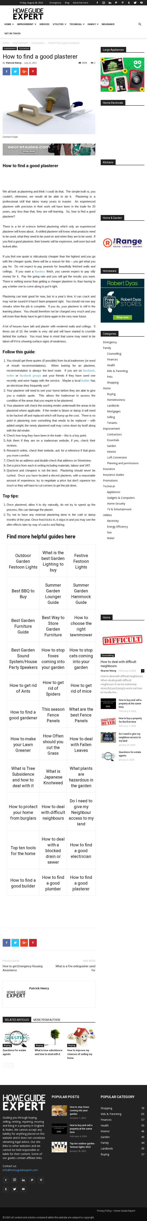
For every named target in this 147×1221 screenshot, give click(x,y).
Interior (111, 451)
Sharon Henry (108, 670)
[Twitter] (135, 2)
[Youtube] (141, 2)
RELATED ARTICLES (17, 1019)
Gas (109, 532)
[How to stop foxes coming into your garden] (59, 1110)
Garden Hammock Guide (81, 597)
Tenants (112, 423)
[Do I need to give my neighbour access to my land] (108, 737)
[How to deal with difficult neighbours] (122, 641)
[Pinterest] (122, 2)
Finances (112, 359)
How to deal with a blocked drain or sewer (53, 851)
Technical (75, 24)
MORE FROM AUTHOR (46, 1019)
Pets (110, 377)
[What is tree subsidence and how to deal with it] (49, 1037)
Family (92, 24)
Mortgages (114, 411)
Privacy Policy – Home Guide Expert (116, 1210)
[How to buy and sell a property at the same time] (108, 703)
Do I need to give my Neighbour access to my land (81, 812)
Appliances (113, 492)
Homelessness (116, 400)
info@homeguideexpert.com (20, 1170)
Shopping (112, 382)
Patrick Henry (13, 62)
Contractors (37, 43)
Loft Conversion (117, 457)
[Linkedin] (110, 2)
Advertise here (80, 2)
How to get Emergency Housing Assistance (22, 968)
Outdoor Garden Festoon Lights (23, 561)
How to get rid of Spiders (53, 688)
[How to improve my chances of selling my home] (81, 1037)
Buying (7, 1045)
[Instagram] (103, 2)
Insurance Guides (113, 474)
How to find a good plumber (53, 883)
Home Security (116, 503)
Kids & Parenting (117, 371)
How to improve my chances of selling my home (79, 1054)
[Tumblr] (129, 2)
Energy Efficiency (117, 526)
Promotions (110, 480)
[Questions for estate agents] (17, 1037)
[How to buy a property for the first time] (108, 722)
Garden (111, 446)
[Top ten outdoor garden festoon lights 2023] (59, 1147)
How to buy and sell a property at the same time (130, 703)
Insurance (108, 24)
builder (85, 380)
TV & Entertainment (119, 509)
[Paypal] (116, 2)
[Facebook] (97, 2)
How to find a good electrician (81, 850)
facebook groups (30, 375)
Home (7, 24)
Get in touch (12, 33)
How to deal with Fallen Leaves (81, 744)
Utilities (58, 24)
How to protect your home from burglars (23, 812)
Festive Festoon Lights (81, 561)
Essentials (113, 440)
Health (111, 365)
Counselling (114, 353)
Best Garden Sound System (22, 656)
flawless (40, 271)
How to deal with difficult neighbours (53, 812)
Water (110, 538)
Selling (111, 417)
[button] (139, 24)
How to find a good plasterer (81, 883)
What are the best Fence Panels (81, 715)
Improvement (25, 24)
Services (44, 24)
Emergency (55, 2)
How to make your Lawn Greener (23, 744)
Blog (67, 2)
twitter (10, 375)
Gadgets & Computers (121, 498)
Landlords (113, 405)
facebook (89, 370)
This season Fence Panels (53, 715)
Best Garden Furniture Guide (23, 626)
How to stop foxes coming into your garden (79, 1110)
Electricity (113, 521)
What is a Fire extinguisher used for (75, 968)
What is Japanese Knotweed (53, 777)
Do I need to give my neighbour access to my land (130, 737)
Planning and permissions (123, 463)
